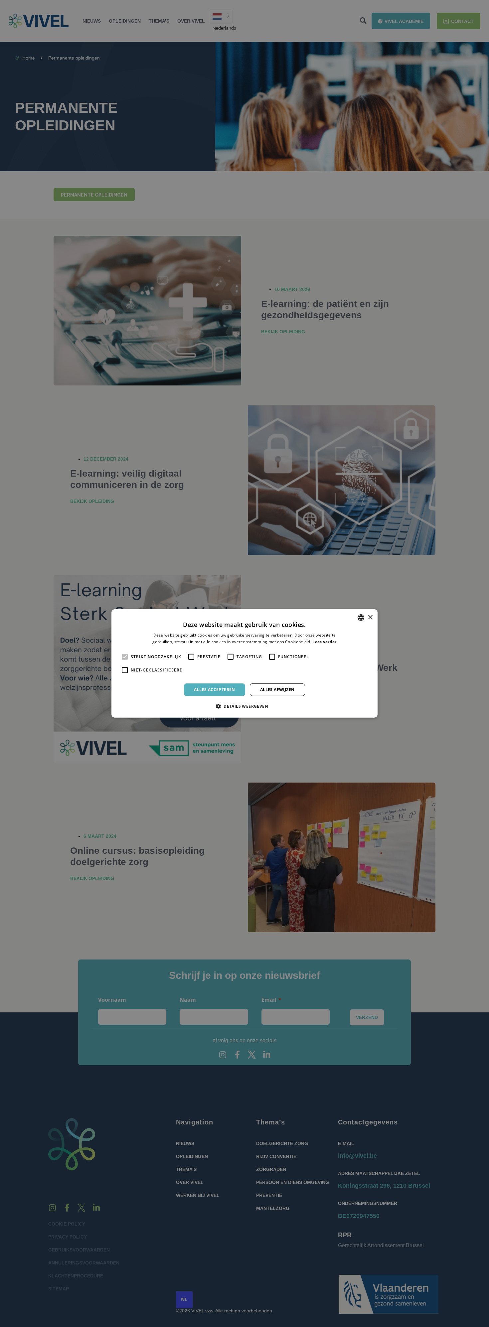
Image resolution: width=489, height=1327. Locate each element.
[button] (244, 706)
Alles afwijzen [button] (277, 689)
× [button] (370, 617)
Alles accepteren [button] (214, 689)
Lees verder (324, 642)
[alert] (244, 663)
